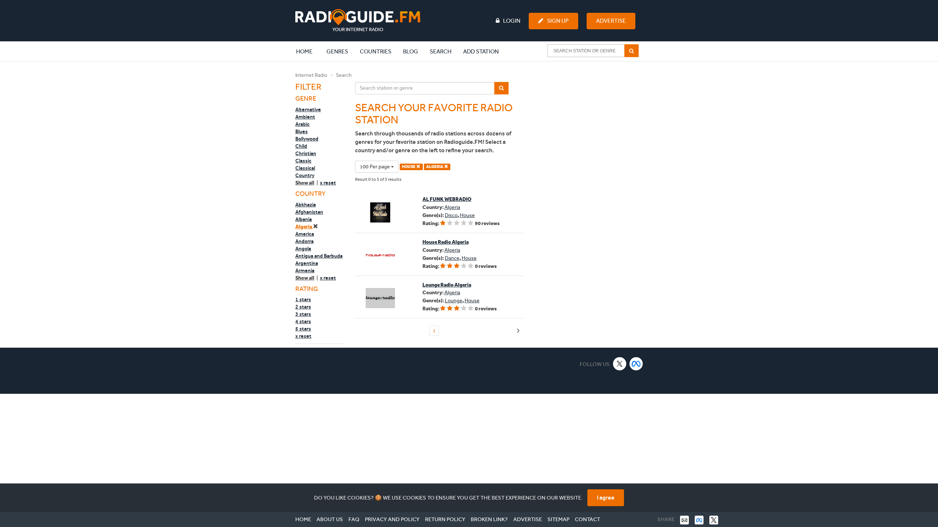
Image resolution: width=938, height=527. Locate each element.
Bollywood (306, 139)
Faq (353, 519)
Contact (587, 519)
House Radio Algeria (445, 242)
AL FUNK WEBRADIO (447, 199)
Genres (337, 51)
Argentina (306, 263)
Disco (451, 215)
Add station (481, 51)
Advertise (611, 20)
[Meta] (636, 363)
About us (330, 519)
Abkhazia (305, 205)
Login (511, 20)
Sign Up (558, 20)
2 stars (303, 307)
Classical (305, 168)
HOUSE (409, 166)
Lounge (453, 301)
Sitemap (558, 519)
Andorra (304, 241)
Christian (305, 153)
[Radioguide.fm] (357, 20)
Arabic (302, 124)
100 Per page (375, 167)
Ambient (305, 117)
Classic (303, 161)
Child (301, 146)
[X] (619, 363)
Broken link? (489, 519)
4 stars (303, 321)
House (467, 215)
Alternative (308, 109)
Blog (410, 51)
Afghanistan (309, 212)
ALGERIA (435, 166)
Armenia (304, 270)
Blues (301, 131)
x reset (328, 183)
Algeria (304, 227)
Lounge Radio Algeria (446, 285)
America (304, 234)
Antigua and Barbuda (319, 256)
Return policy (445, 519)
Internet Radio (311, 75)
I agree (605, 497)
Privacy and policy (392, 519)
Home (308, 51)
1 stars (303, 299)
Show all (304, 183)
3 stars (303, 314)
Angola (303, 248)
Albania (303, 219)
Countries (375, 51)
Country (304, 175)
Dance (452, 258)
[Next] (518, 331)
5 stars (303, 329)
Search (440, 51)
